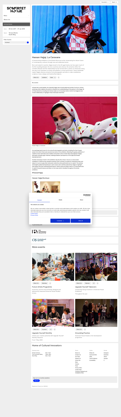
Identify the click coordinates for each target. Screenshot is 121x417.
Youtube (106, 358)
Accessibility (92, 360)
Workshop (44, 283)
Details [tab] (60, 199)
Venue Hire (77, 360)
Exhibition (44, 77)
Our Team (77, 356)
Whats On (91, 352)
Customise (59, 220)
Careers (77, 364)
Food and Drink (93, 354)
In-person (44, 329)
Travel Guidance (93, 358)
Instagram (106, 352)
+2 (50, 329)
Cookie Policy (78, 369)
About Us (77, 352)
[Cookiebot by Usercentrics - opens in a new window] (84, 195)
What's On (7, 19)
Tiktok (105, 356)
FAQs (90, 356)
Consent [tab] (39, 200)
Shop (76, 362)
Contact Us (78, 354)
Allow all (80, 220)
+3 (93, 283)
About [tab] (81, 199)
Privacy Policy (78, 367)
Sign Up (36, 380)
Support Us (78, 358)
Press (76, 365)
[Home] (16, 10)
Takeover (87, 283)
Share (51, 77)
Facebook (106, 354)
